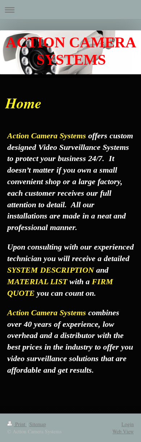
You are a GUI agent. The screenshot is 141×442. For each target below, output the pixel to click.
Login (127, 424)
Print (20, 424)
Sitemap (37, 424)
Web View (123, 431)
